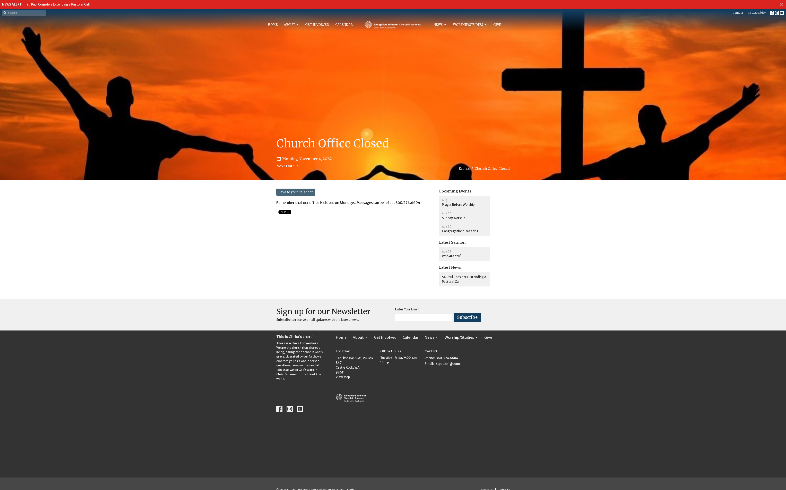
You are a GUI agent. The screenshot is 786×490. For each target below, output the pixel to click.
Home (273, 25)
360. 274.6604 (757, 13)
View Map (343, 377)
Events (464, 168)
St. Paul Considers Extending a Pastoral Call (58, 4)
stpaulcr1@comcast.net (450, 364)
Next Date (285, 166)
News (438, 25)
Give (497, 25)
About (289, 25)
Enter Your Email (407, 309)
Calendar (344, 25)
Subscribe (467, 317)
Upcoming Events (455, 191)
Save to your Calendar (296, 192)
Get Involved (317, 25)
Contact (738, 13)
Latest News (450, 267)
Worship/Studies (468, 25)
